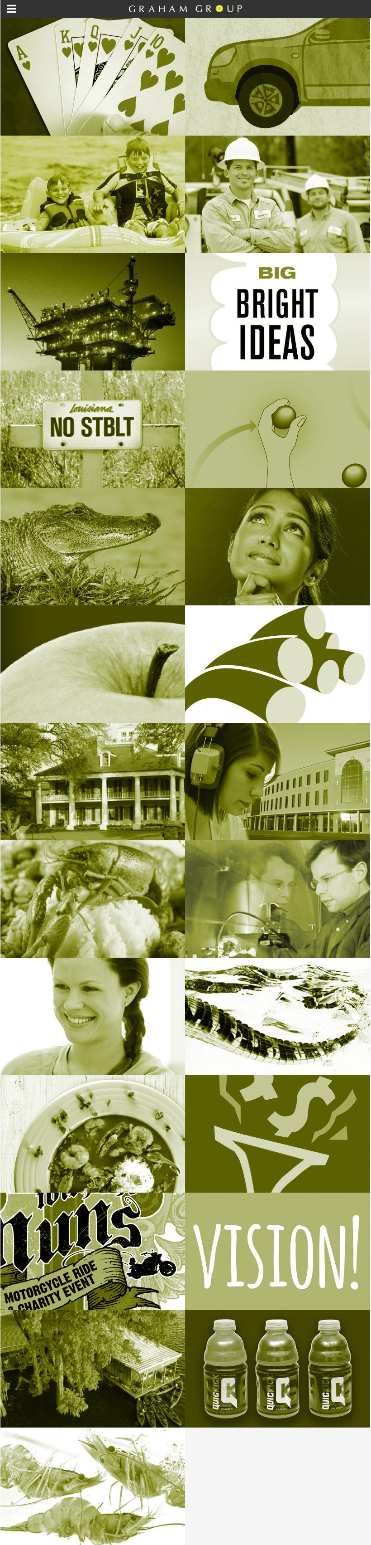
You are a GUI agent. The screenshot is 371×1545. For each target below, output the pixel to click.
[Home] (185, 12)
